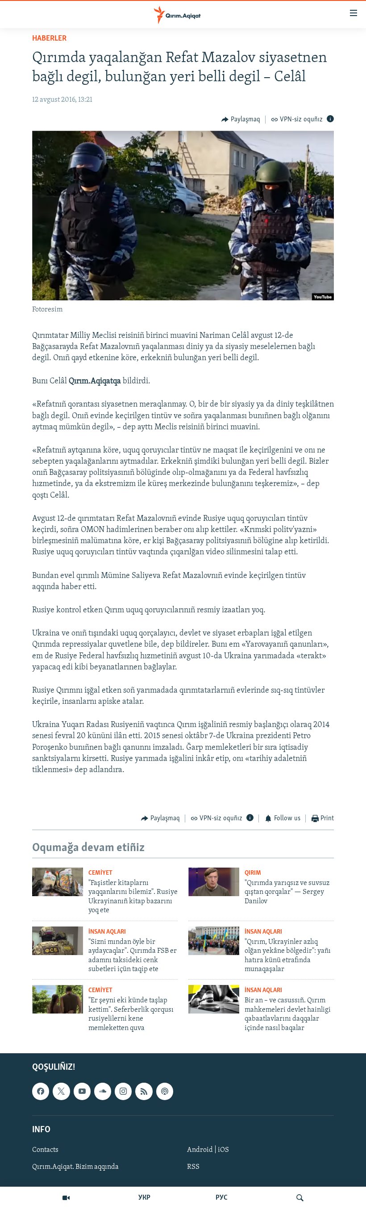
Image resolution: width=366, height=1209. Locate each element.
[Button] (240, 119)
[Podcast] (164, 1091)
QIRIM (253, 873)
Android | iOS (208, 1150)
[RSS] (143, 1091)
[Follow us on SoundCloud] (102, 1091)
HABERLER (49, 39)
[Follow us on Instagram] (123, 1091)
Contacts (45, 1150)
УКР (144, 1197)
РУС (222, 1197)
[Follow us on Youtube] (82, 1091)
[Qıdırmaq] (300, 1198)
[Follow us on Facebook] (40, 1091)
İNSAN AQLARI (107, 932)
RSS (193, 1167)
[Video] (66, 1198)
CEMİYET (100, 873)
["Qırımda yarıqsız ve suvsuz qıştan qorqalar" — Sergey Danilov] (213, 882)
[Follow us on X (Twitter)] (61, 1091)
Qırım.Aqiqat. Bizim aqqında (75, 1167)
